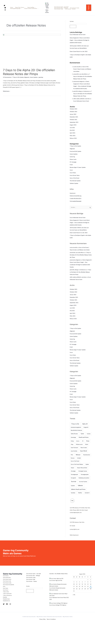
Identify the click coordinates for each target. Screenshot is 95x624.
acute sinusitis (77, 66)
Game (82, 433)
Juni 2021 (72, 127)
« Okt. (74, 594)
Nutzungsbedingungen (15, 8)
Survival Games (83, 481)
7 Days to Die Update (18, 77)
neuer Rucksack (74, 447)
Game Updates (34, 77)
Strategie (73, 471)
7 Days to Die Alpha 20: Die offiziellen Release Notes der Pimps (82, 76)
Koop (87, 441)
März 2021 (72, 135)
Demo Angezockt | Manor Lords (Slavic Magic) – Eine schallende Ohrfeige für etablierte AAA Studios (80, 40)
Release (78, 454)
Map (72, 444)
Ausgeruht (86, 427)
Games (88, 433)
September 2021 (74, 122)
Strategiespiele (84, 474)
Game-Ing (72, 156)
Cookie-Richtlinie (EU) (75, 198)
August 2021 (73, 125)
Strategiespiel (74, 474)
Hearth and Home (83, 437)
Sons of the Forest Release (77, 464)
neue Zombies (74, 451)
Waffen (80, 492)
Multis (86, 444)
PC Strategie (73, 162)
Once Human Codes (74, 8)
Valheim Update (74, 183)
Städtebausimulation (84, 478)
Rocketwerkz (86, 454)
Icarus (77, 441)
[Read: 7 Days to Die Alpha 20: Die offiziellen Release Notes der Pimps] (32, 50)
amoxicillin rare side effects (80, 74)
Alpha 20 (85, 424)
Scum (71, 170)
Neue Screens (84, 447)
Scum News (73, 172)
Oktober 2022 (73, 111)
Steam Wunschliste (82, 467)
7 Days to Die (75, 424)
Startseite (51, 573)
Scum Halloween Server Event (77, 34)
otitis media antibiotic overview (81, 98)
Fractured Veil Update (75, 151)
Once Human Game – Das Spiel (61, 6)
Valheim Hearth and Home (78, 489)
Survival (73, 481)
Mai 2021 (72, 130)
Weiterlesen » (6, 91)
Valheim (80, 485)
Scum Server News (75, 175)
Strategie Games (82, 471)
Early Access (74, 433)
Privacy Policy (42, 619)
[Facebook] (5, 7)
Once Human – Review (70, 9)
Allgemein (26, 77)
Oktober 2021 (73, 119)
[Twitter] (4, 5)
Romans (73, 458)
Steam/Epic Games (19, 7)
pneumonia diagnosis (78, 81)
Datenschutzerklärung (75, 195)
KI (82, 441)
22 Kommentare (7, 77)
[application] (24, 7)
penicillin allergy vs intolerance (81, 91)
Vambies (73, 492)
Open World (83, 451)
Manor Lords (73, 159)
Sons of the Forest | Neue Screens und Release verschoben (82, 69)
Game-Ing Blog (30, 7)
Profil (71, 164)
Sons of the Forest (74, 178)
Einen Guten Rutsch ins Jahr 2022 (78, 51)
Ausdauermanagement (76, 427)
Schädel (79, 458)
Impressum (72, 193)
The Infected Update (75, 180)
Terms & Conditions (51, 619)
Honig (72, 441)
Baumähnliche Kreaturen (76, 430)
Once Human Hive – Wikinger (61, 8)
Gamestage (73, 437)
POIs (72, 454)
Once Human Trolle (58, 9)
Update (73, 485)
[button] (88, 8)
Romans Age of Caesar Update (78, 167)
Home (11, 7)
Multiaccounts (79, 444)
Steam (72, 467)
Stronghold (73, 478)
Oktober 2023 (73, 109)
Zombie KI (87, 492)
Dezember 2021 (74, 117)
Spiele (87, 464)
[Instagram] (5, 10)
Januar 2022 (73, 114)
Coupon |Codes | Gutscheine (30, 8)
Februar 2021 (73, 138)
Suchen (72, 21)
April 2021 (72, 133)
